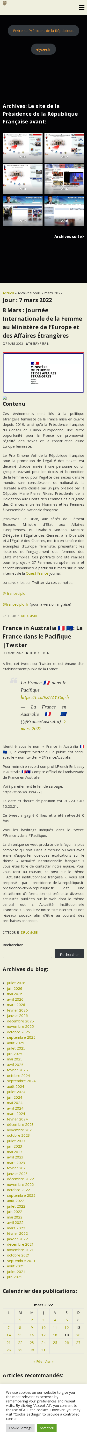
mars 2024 (16, 1113)
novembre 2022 (20, 1184)
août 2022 (15, 1200)
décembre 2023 (20, 1124)
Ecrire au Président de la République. (43, 30)
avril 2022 (15, 1222)
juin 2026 (14, 988)
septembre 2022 (21, 1195)
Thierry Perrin (38, 343)
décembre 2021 (20, 1244)
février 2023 (17, 1167)
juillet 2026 (16, 982)
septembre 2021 (21, 1260)
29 (20, 1350)
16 (32, 1334)
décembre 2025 (20, 1021)
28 (9, 1350)
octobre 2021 (18, 1255)
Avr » (49, 1361)
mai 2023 (14, 1151)
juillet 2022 (16, 1206)
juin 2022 (14, 1211)
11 (55, 1327)
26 (67, 1342)
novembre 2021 (20, 1249)
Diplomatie (29, 616)
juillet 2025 (16, 1048)
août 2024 (15, 1086)
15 (20, 1334)
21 (9, 1342)
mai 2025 (14, 1059)
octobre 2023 (18, 1135)
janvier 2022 (17, 1238)
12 (67, 1327)
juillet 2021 (16, 1271)
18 (55, 1334)
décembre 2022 (20, 1178)
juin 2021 (14, 1276)
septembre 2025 (21, 1037)
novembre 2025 (20, 1026)
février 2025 (17, 1069)
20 (78, 1334)
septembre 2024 (21, 1080)
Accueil (8, 292)
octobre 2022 (18, 1189)
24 (43, 1342)
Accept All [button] (47, 1428)
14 (9, 1334)
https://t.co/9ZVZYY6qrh (45, 697)
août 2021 (15, 1266)
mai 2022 (14, 1217)
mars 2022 (16, 1228)
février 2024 (17, 1119)
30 (32, 1350)
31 (43, 1350)
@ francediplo (14, 593)
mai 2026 (14, 993)
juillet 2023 (16, 1140)
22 (20, 1342)
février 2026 (17, 1010)
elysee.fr (43, 49)
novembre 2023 (20, 1129)
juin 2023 (14, 1146)
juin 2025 (14, 1053)
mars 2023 (16, 1162)
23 (32, 1342)
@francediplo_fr (16, 604)
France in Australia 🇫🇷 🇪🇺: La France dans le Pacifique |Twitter (43, 636)
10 (43, 1327)
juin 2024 (14, 1097)
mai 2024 (14, 1102)
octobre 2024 (18, 1075)
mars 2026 (16, 1004)
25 (55, 1342)
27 (78, 1342)
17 (43, 1334)
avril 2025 (15, 1064)
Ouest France (37, 573)
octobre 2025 (18, 1031)
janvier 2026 (17, 1015)
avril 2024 (15, 1108)
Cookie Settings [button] (20, 1428)
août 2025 (15, 1042)
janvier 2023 (17, 1173)
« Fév (37, 1361)
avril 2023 (15, 1157)
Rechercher (13, 944)
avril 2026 (15, 999)
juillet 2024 (16, 1091)
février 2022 (17, 1233)
